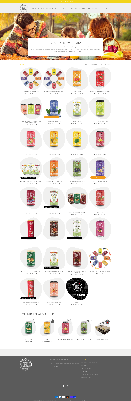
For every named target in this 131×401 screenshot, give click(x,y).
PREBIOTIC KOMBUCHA (28, 340)
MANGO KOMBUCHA (77, 91)
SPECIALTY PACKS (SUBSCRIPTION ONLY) (54, 91)
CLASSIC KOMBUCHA (46, 340)
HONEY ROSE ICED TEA (77, 241)
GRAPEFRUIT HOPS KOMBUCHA (31, 152)
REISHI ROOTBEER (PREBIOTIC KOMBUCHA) (54, 241)
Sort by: (87, 64)
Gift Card (77, 302)
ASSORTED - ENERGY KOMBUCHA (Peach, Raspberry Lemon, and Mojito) (31, 122)
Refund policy (60, 400)
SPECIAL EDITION (83, 339)
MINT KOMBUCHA (77, 152)
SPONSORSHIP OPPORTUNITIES (90, 374)
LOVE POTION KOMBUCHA (30, 211)
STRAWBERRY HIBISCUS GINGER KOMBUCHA (100, 212)
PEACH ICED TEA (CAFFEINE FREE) (54, 271)
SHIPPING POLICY (86, 377)
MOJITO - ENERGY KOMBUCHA (100, 121)
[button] (33, 8)
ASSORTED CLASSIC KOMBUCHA (31, 91)
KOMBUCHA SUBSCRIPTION (89, 363)
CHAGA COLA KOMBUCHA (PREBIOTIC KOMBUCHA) (77, 272)
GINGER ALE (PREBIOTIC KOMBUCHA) (30, 271)
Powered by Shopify (51, 400)
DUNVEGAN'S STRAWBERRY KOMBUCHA (100, 91)
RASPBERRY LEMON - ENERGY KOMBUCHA (100, 152)
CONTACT (84, 371)
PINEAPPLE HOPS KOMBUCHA (54, 152)
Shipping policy (84, 400)
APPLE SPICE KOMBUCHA (31, 241)
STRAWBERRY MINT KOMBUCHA (31, 302)
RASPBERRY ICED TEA (54, 211)
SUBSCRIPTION (101, 339)
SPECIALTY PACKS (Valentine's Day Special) (100, 271)
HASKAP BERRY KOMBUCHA (54, 121)
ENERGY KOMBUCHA (65, 339)
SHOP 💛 (83, 360)
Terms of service (76, 400)
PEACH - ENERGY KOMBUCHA (54, 302)
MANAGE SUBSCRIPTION (88, 380)
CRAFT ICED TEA (86, 368)
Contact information (93, 400)
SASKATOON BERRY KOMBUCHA (77, 181)
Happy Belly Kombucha (42, 400)
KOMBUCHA (84, 365)
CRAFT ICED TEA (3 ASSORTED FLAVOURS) (30, 181)
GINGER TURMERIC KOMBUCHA (54, 181)
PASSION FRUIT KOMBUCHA (100, 241)
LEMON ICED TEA (77, 121)
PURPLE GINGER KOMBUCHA (100, 181)
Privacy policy (68, 400)
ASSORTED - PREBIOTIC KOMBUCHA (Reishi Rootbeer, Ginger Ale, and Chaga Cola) (77, 212)
